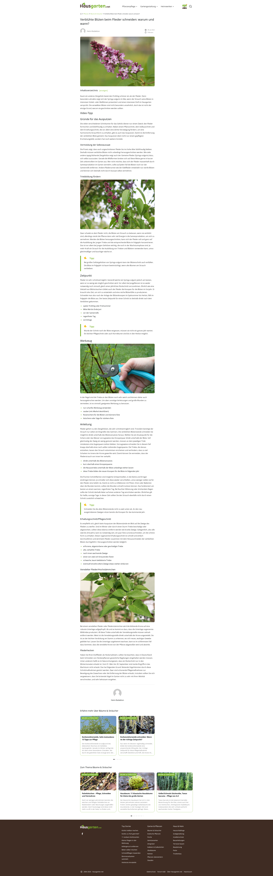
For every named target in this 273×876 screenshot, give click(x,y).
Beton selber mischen (129, 850)
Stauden (150, 860)
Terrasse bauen (178, 844)
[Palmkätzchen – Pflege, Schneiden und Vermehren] (98, 781)
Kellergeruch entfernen (130, 846)
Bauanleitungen (178, 840)
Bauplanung (177, 847)
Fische (149, 837)
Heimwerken (166, 6)
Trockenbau (177, 854)
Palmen (150, 854)
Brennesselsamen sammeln (128, 857)
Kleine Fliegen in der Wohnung (129, 841)
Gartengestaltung (148, 6)
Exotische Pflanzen (154, 834)
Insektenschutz (178, 837)
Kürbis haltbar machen (130, 830)
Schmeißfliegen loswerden (131, 853)
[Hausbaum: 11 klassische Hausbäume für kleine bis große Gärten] (137, 781)
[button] (136, 6)
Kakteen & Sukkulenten (155, 847)
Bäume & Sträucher (96, 14)
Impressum (188, 872)
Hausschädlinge (178, 830)
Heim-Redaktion (93, 31)
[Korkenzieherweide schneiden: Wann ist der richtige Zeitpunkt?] (137, 725)
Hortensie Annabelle (129, 862)
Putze (175, 850)
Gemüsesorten (152, 840)
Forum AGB (161, 872)
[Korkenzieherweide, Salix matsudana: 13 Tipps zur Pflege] (98, 725)
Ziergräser (151, 844)
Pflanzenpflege (128, 6)
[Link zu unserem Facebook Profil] (82, 834)
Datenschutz (151, 872)
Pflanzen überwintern (155, 857)
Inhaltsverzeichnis (94, 90)
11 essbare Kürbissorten (130, 837)
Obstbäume (151, 850)
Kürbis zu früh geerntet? (130, 834)
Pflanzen (86, 14)
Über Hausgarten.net (174, 872)
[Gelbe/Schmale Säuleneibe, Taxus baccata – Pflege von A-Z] (175, 781)
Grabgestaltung (178, 834)
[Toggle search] (190, 6)
